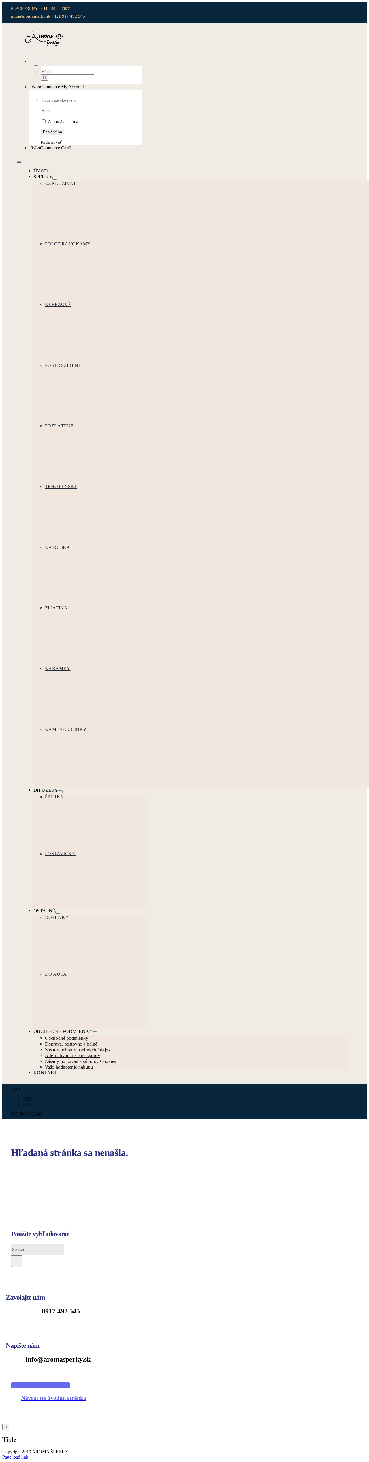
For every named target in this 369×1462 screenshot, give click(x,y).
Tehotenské (61, 486)
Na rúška (57, 547)
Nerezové (58, 304)
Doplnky (57, 917)
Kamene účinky (66, 729)
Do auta (56, 974)
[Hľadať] (31, 61)
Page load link (15, 1457)
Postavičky (60, 853)
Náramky (58, 668)
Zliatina (56, 607)
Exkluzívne (61, 183)
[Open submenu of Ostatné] (57, 912)
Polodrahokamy (68, 243)
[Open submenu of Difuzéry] (60, 791)
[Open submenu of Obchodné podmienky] (95, 1032)
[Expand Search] (36, 63)
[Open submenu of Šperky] (54, 178)
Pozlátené (59, 425)
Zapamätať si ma (62, 121)
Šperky (54, 796)
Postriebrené (63, 365)
